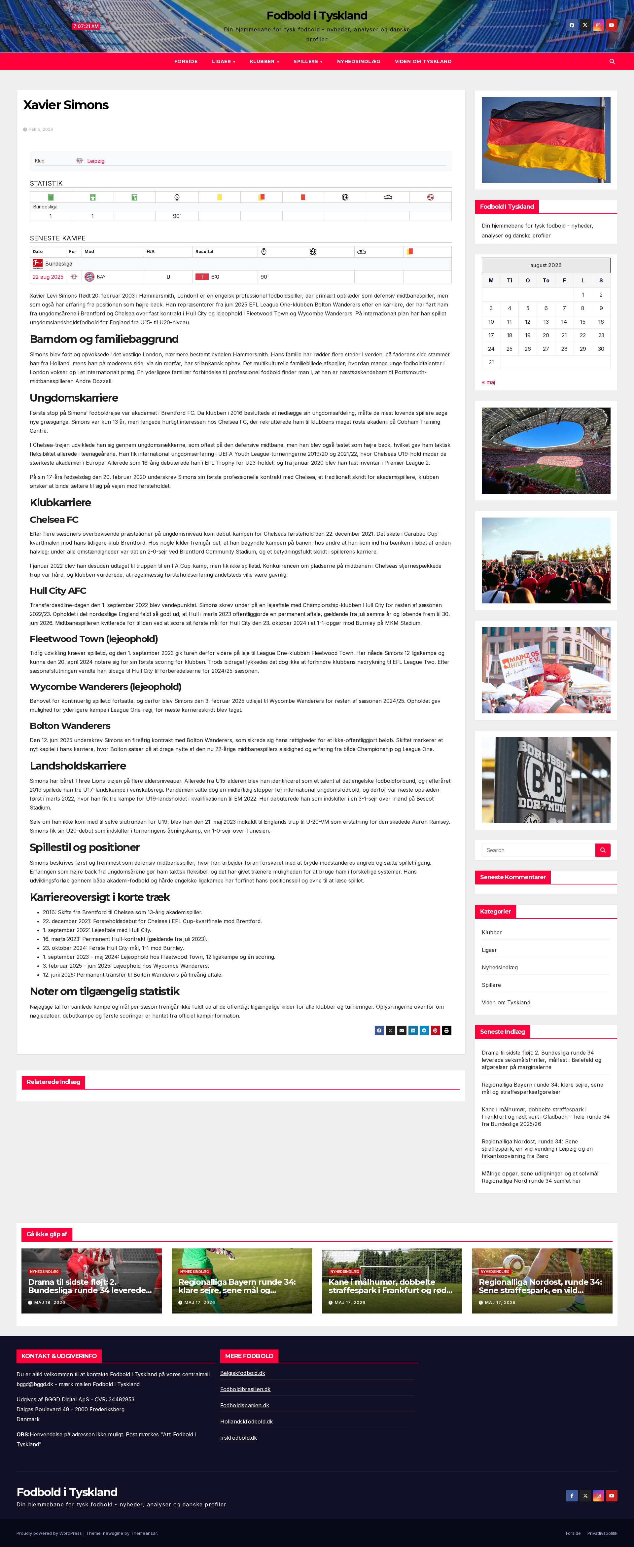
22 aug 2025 (48, 276)
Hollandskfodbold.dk (246, 1421)
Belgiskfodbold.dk (242, 1373)
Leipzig (95, 161)
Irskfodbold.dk (238, 1437)
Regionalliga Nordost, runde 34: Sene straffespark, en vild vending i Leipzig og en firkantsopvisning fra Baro (537, 1148)
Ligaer (222, 61)
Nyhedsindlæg (358, 61)
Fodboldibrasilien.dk (245, 1389)
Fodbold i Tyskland (316, 15)
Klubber (263, 61)
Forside (186, 61)
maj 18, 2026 (49, 1302)
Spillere (307, 61)
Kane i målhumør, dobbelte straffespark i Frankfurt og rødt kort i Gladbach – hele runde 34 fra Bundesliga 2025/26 (546, 1116)
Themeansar (144, 1533)
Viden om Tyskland (423, 61)
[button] (612, 61)
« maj (488, 382)
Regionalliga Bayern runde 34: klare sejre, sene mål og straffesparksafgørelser (237, 1290)
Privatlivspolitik (602, 1533)
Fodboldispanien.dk (244, 1405)
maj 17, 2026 (200, 1302)
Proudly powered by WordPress (50, 1533)
